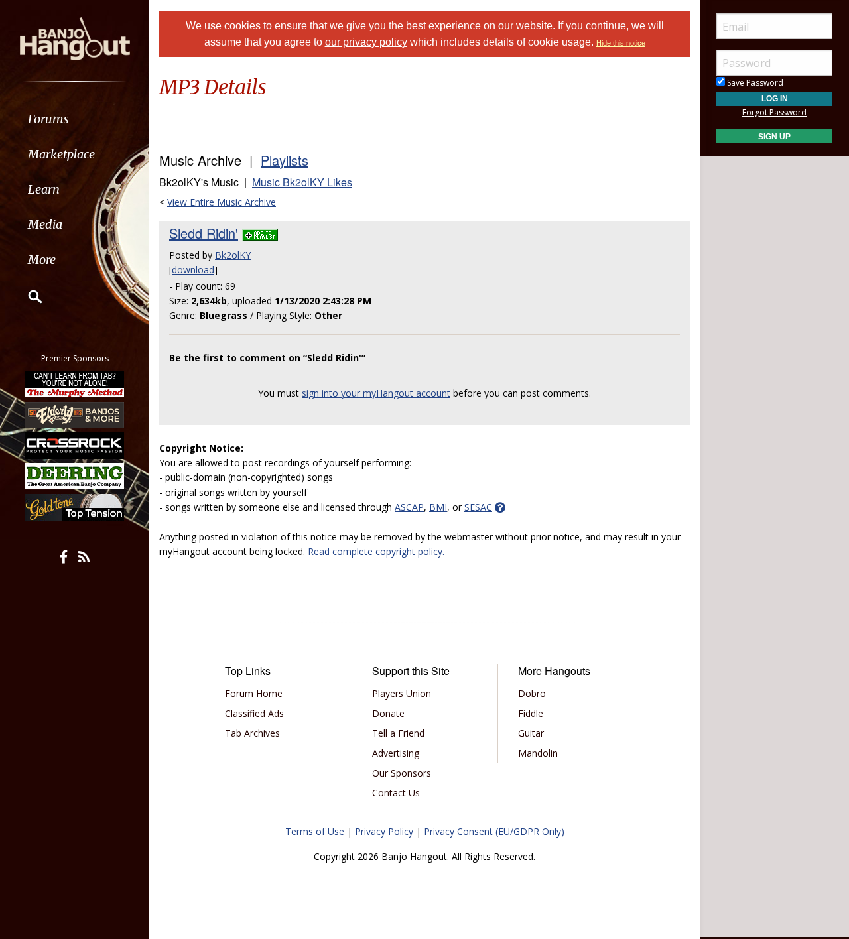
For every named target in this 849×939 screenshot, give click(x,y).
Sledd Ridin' (203, 233)
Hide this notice (620, 43)
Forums (48, 119)
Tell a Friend (398, 733)
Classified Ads (254, 713)
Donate (388, 713)
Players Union (401, 693)
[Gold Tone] (75, 507)
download (193, 269)
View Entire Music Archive (221, 202)
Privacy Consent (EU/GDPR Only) (494, 831)
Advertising (395, 753)
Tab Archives (252, 733)
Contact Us (396, 792)
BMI (438, 507)
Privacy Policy (384, 831)
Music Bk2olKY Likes (302, 182)
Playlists (284, 160)
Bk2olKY (233, 255)
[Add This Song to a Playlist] (260, 233)
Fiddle (530, 713)
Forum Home (254, 693)
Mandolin (538, 753)
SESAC (478, 507)
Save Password (754, 82)
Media (45, 224)
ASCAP (409, 507)
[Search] (26, 296)
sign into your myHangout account (376, 393)
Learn (44, 189)
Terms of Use (314, 831)
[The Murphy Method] (75, 384)
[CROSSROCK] (75, 445)
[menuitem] (74, 119)
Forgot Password (774, 112)
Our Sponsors (401, 773)
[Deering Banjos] (75, 476)
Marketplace (61, 154)
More (42, 259)
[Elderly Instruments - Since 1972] (75, 414)
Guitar (531, 733)
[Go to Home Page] (75, 38)
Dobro (532, 693)
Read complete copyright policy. (376, 551)
